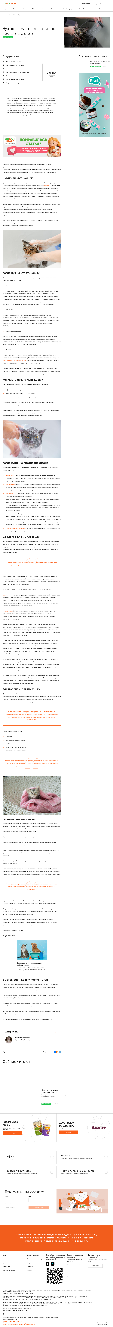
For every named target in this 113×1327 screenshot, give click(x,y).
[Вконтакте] (68, 1265)
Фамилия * (8, 1204)
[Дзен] (73, 1270)
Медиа (5, 9)
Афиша (25, 9)
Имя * (30, 1196)
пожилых (52, 302)
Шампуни (6, 595)
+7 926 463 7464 (23, 1310)
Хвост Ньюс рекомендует (86, 9)
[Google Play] (52, 1264)
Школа (34, 9)
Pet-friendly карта (68, 9)
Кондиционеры (8, 611)
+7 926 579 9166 (27, 1308)
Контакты (102, 9)
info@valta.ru (47, 1299)
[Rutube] (68, 1275)
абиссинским (7, 360)
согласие (13, 1212)
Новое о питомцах (33, 1255)
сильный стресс (11, 514)
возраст (13, 484)
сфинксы (47, 185)
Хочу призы (12, 1133)
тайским (15, 360)
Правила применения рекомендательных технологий (19, 1324)
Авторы (29, 1270)
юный (8, 484)
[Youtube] (73, 1265)
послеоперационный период (16, 528)
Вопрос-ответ (32, 1263)
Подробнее (68, 1132)
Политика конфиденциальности (12, 1321)
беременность (11, 493)
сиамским (22, 360)
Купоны (44, 9)
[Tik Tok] (78, 1270)
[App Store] (47, 1264)
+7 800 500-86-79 (84, 4)
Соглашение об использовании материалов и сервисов (20, 1323)
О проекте (54, 9)
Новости (15, 9)
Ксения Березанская (22, 1037)
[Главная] (10, 4)
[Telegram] (60, 1052)
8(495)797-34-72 (14, 1299)
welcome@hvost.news (39, 1305)
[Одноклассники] (57, 1052)
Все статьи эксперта (51, 1032)
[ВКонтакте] (55, 1052)
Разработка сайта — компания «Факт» (103, 1323)
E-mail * (7, 1196)
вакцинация (10, 476)
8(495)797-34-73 (24, 1299)
